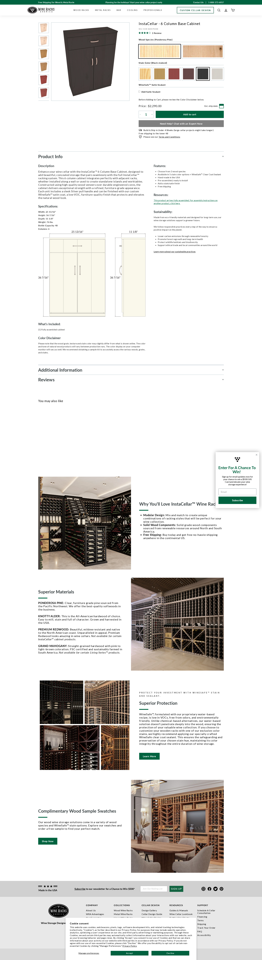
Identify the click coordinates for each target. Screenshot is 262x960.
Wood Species (155, 39)
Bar (119, 10)
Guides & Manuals (178, 910)
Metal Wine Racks (123, 914)
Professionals (153, 10)
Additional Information (60, 370)
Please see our (161, 137)
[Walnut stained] (53, 439)
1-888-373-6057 (216, 2)
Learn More (149, 756)
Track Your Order (206, 927)
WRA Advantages (95, 914)
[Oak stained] (44, 439)
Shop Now (48, 841)
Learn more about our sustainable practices (175, 251)
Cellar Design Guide (152, 914)
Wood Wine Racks (123, 910)
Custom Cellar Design (195, 10)
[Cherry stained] (49, 439)
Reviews (46, 379)
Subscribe (80, 888)
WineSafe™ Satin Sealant (152, 84)
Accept (129, 953)
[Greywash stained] (62, 439)
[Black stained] (58, 439)
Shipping (201, 924)
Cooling (132, 10)
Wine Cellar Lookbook (181, 914)
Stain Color (153, 62)
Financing (202, 916)
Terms (200, 920)
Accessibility (204, 935)
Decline (170, 953)
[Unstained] (40, 439)
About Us (91, 910)
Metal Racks (103, 10)
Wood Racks (81, 10)
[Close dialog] (256, 454)
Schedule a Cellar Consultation (206, 911)
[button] (218, 10)
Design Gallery (149, 910)
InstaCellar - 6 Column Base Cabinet (43, 451)
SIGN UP (176, 888)
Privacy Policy (129, 946)
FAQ (199, 931)
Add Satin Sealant (150, 91)
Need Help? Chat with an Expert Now (181, 123)
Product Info (50, 156)
